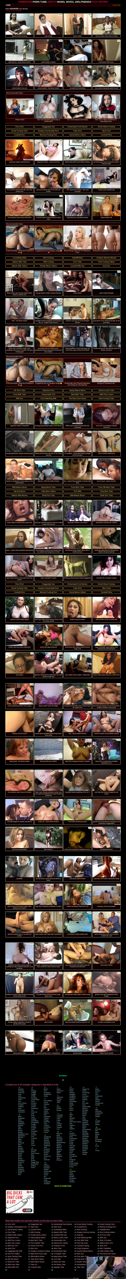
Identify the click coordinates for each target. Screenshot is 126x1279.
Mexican (59, 1149)
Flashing (47, 1122)
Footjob (46, 1125)
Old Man (72, 1118)
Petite (71, 1144)
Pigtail (71, 1147)
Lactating (60, 1115)
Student (84, 1143)
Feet (45, 1107)
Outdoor (72, 1129)
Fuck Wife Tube (82, 1240)
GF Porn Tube (105, 1235)
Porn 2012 (11, 1224)
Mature (59, 1144)
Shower (84, 1112)
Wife (96, 1136)
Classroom (34, 1108)
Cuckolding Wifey (60, 1230)
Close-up (34, 1112)
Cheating (34, 1098)
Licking (59, 1125)
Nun (70, 1106)
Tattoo (97, 1089)
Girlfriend (47, 1142)
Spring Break (86, 1129)
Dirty (32, 1158)
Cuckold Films (36, 1230)
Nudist (71, 1105)
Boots (20, 1153)
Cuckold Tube (36, 1267)
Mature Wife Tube (60, 1232)
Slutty (84, 1119)
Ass (19, 1101)
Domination (35, 1164)
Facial (46, 1102)
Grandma (47, 1149)
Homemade (47, 1171)
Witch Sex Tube (13, 1264)
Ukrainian (98, 1111)
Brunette (21, 1167)
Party (71, 1137)
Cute (32, 1143)
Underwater (99, 1113)
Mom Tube (58, 1248)
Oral (70, 1123)
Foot (45, 1123)
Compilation (35, 1122)
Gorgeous (47, 1145)
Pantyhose (72, 1135)
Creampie (34, 1131)
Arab (19, 1096)
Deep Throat (35, 1153)
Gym (45, 1158)
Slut (83, 1117)
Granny (46, 1152)
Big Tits (20, 1137)
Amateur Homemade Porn (17, 1227)
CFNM (33, 1096)
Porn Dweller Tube (37, 1243)
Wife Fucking (35, 1232)
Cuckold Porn (82, 1227)
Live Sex (117, 5)
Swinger (85, 1152)
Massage (60, 1139)
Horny (46, 1175)
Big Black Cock (23, 1134)
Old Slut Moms (13, 1259)
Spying (84, 1131)
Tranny (97, 1101)
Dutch (33, 1167)
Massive (59, 1140)
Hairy (45, 1164)
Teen (96, 1092)
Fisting (46, 1120)
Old (70, 1116)
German (46, 1140)
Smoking (85, 1121)
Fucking (46, 1130)
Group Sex (47, 1156)
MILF (58, 1153)
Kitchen (59, 1108)
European (47, 1092)
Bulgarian (21, 1171)
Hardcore (47, 1168)
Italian (59, 1092)
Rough (71, 1180)
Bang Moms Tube (60, 1256)
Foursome (47, 1127)
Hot (45, 1176)
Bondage (21, 1151)
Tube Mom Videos (37, 1259)
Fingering (47, 1116)
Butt (19, 1174)
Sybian (84, 1154)
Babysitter (21, 1118)
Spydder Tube (59, 1267)
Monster (59, 1160)
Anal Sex (80, 1235)
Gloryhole (47, 1144)
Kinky (58, 1107)
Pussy (71, 1167)
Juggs (59, 1100)
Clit (32, 1110)
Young (97, 1150)
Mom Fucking (82, 1230)
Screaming (85, 1092)
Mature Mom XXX (106, 1243)
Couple (33, 1126)
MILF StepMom (105, 1248)
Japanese (60, 1097)
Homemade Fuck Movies (63, 1224)
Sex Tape (85, 1103)
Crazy (33, 1129)
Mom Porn (11, 1248)
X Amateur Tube (60, 1254)
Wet (96, 1131)
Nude (71, 1103)
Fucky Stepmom (83, 1248)
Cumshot (34, 1138)
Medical (59, 1146)
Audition (21, 1106)
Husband (47, 1183)
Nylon (71, 1110)
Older (71, 1120)
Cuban (33, 1133)
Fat (45, 1106)
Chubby (33, 1105)
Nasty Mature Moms (38, 1238)
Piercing (72, 1145)
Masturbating (61, 1142)
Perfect (71, 1140)
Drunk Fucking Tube (107, 1224)
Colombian (34, 1121)
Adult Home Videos (61, 1243)
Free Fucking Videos (107, 1232)
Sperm (84, 1126)
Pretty (71, 1161)
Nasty (71, 1091)
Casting (33, 1091)
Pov (70, 1158)
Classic (33, 1106)
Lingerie (59, 1127)
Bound (20, 1158)
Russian (72, 1182)
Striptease (85, 1142)
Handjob (46, 1166)
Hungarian (47, 1182)
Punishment (73, 1165)
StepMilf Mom (105, 1230)
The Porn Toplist (14, 1254)
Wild (96, 1138)
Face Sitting (48, 1100)
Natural (71, 1092)
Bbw (19, 1127)
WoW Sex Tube (59, 1262)
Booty (20, 1155)
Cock (32, 1115)
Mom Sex (34, 1248)
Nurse (71, 1108)
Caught (33, 1094)
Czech (33, 1145)
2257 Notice (76, 1278)
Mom (58, 1158)
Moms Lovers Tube (61, 1238)
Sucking (85, 1145)
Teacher (97, 1091)
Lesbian (59, 1124)
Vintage (97, 1121)
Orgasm (72, 1125)
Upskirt (97, 1116)
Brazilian (21, 1162)
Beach (20, 1130)
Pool (71, 1152)
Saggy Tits (85, 1089)
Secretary (85, 1096)
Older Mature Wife (106, 1251)
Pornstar (72, 1154)
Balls (19, 1120)
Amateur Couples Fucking (40, 1251)
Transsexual (99, 1103)
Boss (19, 1157)
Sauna (84, 1091)
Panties (71, 1133)
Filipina (46, 1113)
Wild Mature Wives (37, 1256)
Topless (97, 1099)
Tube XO (34, 1264)
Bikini (20, 1141)
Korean (59, 1110)
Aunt (19, 1108)
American (21, 1092)
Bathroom (21, 1123)
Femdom (47, 1109)
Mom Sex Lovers (14, 1243)
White (97, 1132)
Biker (20, 1139)
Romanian (72, 1178)
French (46, 1129)
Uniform (97, 1115)
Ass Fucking (22, 1103)
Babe (20, 1116)
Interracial (60, 1091)
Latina (59, 1120)
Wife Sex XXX (13, 1246)
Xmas (97, 1146)
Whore (97, 1134)
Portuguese (73, 1156)
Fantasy (46, 1104)
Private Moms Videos (38, 1235)
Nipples (72, 1099)
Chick (33, 1101)
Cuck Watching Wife (84, 1238)
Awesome (21, 1112)
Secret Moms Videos (15, 1230)
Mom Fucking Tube (15, 1256)
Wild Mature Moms (37, 1262)
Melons (59, 1147)
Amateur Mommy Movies (86, 1232)
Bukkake (21, 1169)
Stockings (85, 1136)
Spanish (85, 1122)
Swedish (85, 1149)
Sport (84, 1128)
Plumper (72, 1149)
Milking (59, 1154)
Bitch (19, 1144)
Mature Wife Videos (15, 1235)
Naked (71, 1089)
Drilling (33, 1165)
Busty (20, 1173)
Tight (96, 1098)
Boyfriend (21, 1160)
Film (45, 1115)
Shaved (84, 1108)
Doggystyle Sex (36, 1224)
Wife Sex (103, 1238)
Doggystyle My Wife (15, 1251)
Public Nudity (73, 1163)
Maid (58, 1135)
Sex (83, 1101)
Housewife (47, 1178)
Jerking (59, 1099)
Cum (32, 1136)
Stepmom (85, 1135)
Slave (84, 1115)
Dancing (34, 1150)
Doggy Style (35, 1162)
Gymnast (47, 1159)
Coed (33, 1117)
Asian (20, 1099)
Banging (21, 1122)
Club (32, 1113)
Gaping (46, 1138)
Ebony (46, 1089)
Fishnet (46, 1118)
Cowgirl (33, 1128)
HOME (8, 5)
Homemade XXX (60, 1240)
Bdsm (20, 1129)
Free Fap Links (82, 1243)
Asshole (21, 1105)
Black (20, 1146)
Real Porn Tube (13, 1262)
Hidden (46, 1169)
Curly (32, 1142)
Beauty (20, 1132)
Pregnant (72, 1159)
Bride (20, 1164)
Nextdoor (72, 1098)
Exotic (46, 1096)
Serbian (84, 1099)
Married (59, 1137)
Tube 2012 (34, 1227)
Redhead (72, 1171)
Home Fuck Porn (37, 1246)
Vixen (97, 1123)
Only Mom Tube (82, 1259)
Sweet (84, 1150)
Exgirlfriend (47, 1094)
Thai (96, 1094)
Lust (58, 1129)
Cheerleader (35, 1099)
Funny (46, 1132)
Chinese (34, 1103)
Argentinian (22, 1098)
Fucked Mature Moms (85, 1251)
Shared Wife (86, 1106)
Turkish (97, 1105)
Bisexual (21, 1143)
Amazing (21, 1091)
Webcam (98, 1129)
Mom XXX (103, 1246)
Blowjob (21, 1150)
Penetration (73, 1138)
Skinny (84, 1113)
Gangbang (47, 1137)
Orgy (71, 1127)
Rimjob (71, 1176)
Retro (71, 1173)
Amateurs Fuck (59, 1246)
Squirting (85, 1133)
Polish (71, 1151)
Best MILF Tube (36, 1240)
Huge (45, 1180)
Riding (71, 1175)
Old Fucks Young (75, 1122)
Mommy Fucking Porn (108, 1227)
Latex (58, 1118)
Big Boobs (21, 1136)
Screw (84, 1094)
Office (71, 1115)
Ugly (96, 1109)
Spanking (85, 1124)
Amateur (21, 1089)
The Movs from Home (108, 1254)
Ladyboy (59, 1117)
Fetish (46, 1111)
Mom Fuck (57, 1227)
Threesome (99, 1096)
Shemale (85, 1110)
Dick (32, 1155)
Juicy (58, 1102)
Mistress (59, 1156)
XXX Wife (57, 1259)
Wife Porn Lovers (14, 1240)
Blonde (20, 1148)
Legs (58, 1122)
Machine (59, 1133)
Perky (71, 1142)
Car (32, 1089)
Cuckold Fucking (83, 1246)
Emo (45, 1091)
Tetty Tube (80, 1267)
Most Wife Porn (13, 1267)
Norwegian (73, 1101)
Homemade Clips (60, 1251)
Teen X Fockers (105, 1240)
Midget (59, 1151)
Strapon (84, 1138)
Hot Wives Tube (59, 1264)
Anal (19, 1094)
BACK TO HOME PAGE (63, 1186)
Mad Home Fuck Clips (39, 1254)
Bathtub (20, 1125)
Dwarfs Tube (81, 1262)
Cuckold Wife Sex (60, 1235)
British (20, 1165)
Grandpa (47, 1151)
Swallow (85, 1147)
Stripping (85, 1140)
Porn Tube (11, 1232)
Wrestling (98, 1141)
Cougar (33, 1124)
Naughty (72, 1094)
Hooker (46, 1173)
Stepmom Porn (13, 1238)
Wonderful (98, 1139)
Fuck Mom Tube (83, 1256)
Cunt (32, 1140)
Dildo (32, 1157)
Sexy (84, 1105)
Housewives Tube (83, 1264)
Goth (45, 1147)
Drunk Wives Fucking (84, 1224)
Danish (33, 1151)
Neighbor (72, 1096)
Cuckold (33, 1135)
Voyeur (97, 1124)
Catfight (33, 1092)
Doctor (33, 1160)
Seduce (84, 1098)
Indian (59, 1089)
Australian (21, 1110)
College (33, 1119)
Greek (46, 1154)
